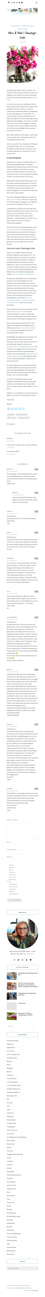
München (10, 1178)
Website (9, 857)
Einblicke (10, 438)
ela (8, 591)
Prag (8, 1199)
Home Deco (11, 1144)
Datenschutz (20, 1288)
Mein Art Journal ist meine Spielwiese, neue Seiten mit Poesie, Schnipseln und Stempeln (28, 984)
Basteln (9, 1061)
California (10, 1075)
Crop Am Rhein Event (14, 1085)
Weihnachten (11, 1251)
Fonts (8, 1109)
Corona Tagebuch (12, 1082)
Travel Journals (12, 1237)
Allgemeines (16, 25)
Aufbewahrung (12, 1058)
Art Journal (10, 1051)
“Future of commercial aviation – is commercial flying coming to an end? (21, 300)
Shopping (10, 1220)
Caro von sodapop (15, 199)
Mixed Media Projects (14, 1175)
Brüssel (9, 1071)
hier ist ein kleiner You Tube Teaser (23, 274)
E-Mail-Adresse (12, 849)
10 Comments (11, 424)
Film (8, 1106)
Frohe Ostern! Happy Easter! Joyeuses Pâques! (22, 445)
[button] (8, 409)
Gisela (10, 724)
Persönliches (11, 1195)
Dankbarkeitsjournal (13, 1089)
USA (8, 1244)
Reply (36, 469)
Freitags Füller (11, 1123)
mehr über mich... (28, 954)
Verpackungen (11, 1247)
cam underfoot (11, 1078)
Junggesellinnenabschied (15, 1154)
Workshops (10, 1254)
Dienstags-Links (28, 25)
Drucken (9, 1102)
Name (9, 842)
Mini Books (10, 1171)
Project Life (10, 1202)
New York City (11, 1185)
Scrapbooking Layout (13, 1216)
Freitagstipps (11, 1127)
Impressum (28, 1288)
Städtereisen (11, 1223)
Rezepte (9, 1209)
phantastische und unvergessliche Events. (20, 346)
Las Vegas (10, 1161)
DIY (8, 1099)
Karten (9, 1158)
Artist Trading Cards (13, 1054)
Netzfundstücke (23, 417)
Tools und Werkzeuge (14, 1233)
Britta (10, 469)
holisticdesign (34, 1290)
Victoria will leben (13, 229)
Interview (10, 1151)
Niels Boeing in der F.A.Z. (18, 311)
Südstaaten (10, 1230)
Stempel (9, 1226)
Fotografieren (11, 1120)
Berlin (9, 1065)
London (9, 1168)
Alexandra (12, 617)
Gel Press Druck (12, 1130)
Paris (8, 1192)
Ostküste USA (11, 1189)
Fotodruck (10, 1113)
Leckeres (9, 1164)
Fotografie (10, 1116)
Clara (9, 788)
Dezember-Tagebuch (13, 1092)
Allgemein (10, 1044)
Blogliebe (11, 414)
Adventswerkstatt (12, 1040)
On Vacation (22, 1003)
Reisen (9, 1206)
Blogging (9, 1068)
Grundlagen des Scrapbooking (16, 1137)
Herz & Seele (22, 28)
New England (11, 1182)
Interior (9, 1147)
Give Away (10, 1133)
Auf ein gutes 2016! (13, 451)
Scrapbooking (11, 1213)
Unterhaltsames (12, 1240)
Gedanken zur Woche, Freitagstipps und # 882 (25, 1014)
